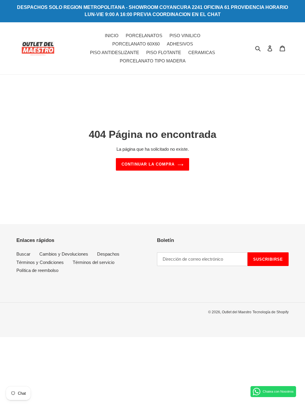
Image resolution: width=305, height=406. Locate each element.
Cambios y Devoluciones (63, 253)
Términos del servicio (93, 262)
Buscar (23, 253)
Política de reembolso (37, 270)
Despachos (108, 253)
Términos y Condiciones (40, 262)
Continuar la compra (148, 164)
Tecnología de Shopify (271, 312)
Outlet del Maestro (236, 312)
